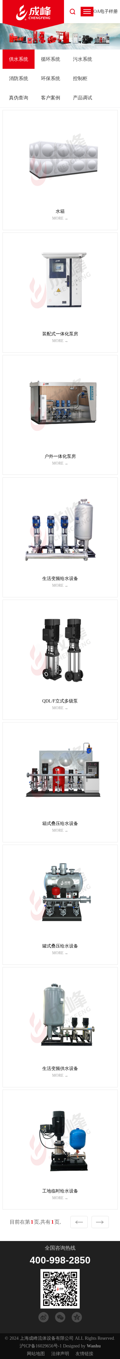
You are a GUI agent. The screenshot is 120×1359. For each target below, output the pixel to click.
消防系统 (18, 78)
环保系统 (50, 78)
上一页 (79, 1222)
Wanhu (94, 1346)
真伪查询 (18, 97)
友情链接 (84, 1353)
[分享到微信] (60, 1317)
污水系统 (82, 59)
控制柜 (80, 78)
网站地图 (36, 1353)
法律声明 (60, 1353)
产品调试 (82, 97)
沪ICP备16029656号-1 (41, 1346)
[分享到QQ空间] (77, 1317)
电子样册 (109, 11)
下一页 (100, 1222)
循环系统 (50, 59)
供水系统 (18, 59)
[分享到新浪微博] (43, 1317)
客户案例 (50, 97)
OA (96, 11)
